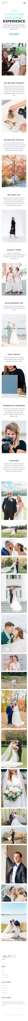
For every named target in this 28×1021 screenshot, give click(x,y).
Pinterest (4, 990)
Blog (3, 972)
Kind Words (5, 975)
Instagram (5, 988)
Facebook (5, 986)
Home (3, 970)
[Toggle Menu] (24, 3)
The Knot (4, 992)
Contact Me (5, 977)
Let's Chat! (14, 34)
